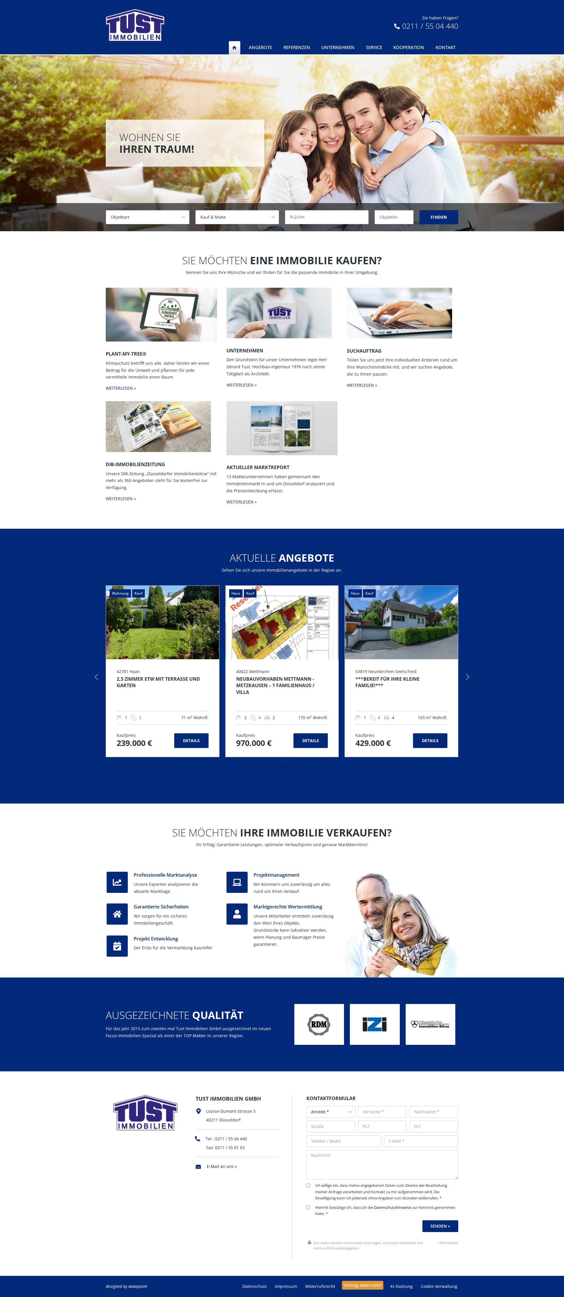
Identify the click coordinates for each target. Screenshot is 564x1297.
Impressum (286, 1286)
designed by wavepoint (126, 1286)
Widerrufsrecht (320, 1286)
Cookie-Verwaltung (439, 1286)
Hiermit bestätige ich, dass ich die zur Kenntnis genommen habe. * (385, 1210)
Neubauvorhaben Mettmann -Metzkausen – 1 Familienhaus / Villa (275, 685)
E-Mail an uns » (222, 1166)
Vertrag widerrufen (363, 1285)
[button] (277, 767)
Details (191, 740)
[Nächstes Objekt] (467, 677)
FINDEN (439, 217)
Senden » (440, 1226)
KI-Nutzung (401, 1286)
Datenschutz (254, 1286)
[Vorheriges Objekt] (96, 677)
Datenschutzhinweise (392, 1207)
